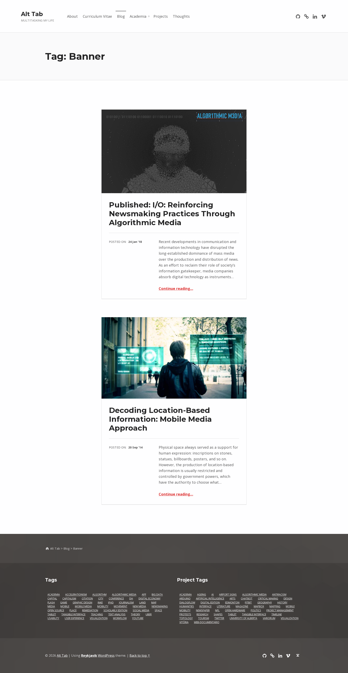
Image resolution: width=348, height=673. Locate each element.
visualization (289, 618)
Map (153, 602)
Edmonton (232, 602)
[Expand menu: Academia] (149, 16)
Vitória (183, 622)
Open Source (56, 610)
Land (142, 602)
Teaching (97, 614)
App (144, 594)
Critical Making (268, 598)
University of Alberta (243, 618)
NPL (217, 610)
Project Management (280, 610)
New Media (139, 606)
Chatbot (246, 598)
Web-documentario (206, 622)
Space (158, 610)
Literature (223, 606)
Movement (120, 606)
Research (202, 614)
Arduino (185, 598)
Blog (121, 16)
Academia (138, 16)
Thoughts (181, 16)
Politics (256, 610)
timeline (276, 614)
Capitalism (69, 598)
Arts (232, 598)
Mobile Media (83, 606)
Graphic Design (82, 602)
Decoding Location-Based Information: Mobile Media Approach (160, 419)
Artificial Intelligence (210, 598)
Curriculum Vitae (97, 16)
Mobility (102, 606)
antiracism (279, 594)
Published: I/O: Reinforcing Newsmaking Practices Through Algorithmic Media (172, 213)
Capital (52, 598)
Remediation (90, 610)
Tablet (52, 614)
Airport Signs (228, 594)
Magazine (242, 606)
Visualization (99, 618)
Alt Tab (32, 13)
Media (51, 606)
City (100, 598)
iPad (111, 602)
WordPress (106, 655)
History (282, 602)
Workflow (120, 618)
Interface (205, 606)
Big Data (157, 594)
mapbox (259, 606)
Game (63, 602)
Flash (51, 602)
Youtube (137, 618)
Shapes (218, 614)
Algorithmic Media (124, 594)
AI (212, 594)
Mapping (274, 606)
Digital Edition (210, 602)
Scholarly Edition (115, 610)
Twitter (219, 618)
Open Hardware (235, 610)
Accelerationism (76, 594)
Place (73, 610)
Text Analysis (116, 614)
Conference (116, 598)
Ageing (201, 594)
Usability (53, 618)
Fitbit (248, 602)
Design (288, 598)
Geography (264, 602)
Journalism (126, 602)
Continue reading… (176, 288)
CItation (87, 598)
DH (131, 598)
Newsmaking (160, 606)
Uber (149, 614)
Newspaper (203, 610)
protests (185, 614)
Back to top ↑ (139, 655)
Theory (135, 614)
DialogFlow (187, 602)
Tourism (203, 618)
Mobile (64, 606)
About (72, 16)
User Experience (74, 618)
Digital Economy (150, 598)
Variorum (269, 618)
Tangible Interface (73, 614)
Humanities (186, 606)
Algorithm (99, 594)
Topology (186, 618)
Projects (160, 16)
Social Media (141, 610)
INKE (100, 602)
